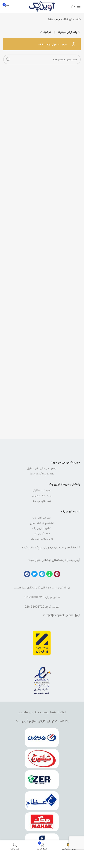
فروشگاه (67, 19)
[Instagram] (57, 574)
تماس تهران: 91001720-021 (42, 597)
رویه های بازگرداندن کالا (42, 474)
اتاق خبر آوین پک (42, 518)
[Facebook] (27, 574)
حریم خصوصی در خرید (65, 462)
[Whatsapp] (49, 574)
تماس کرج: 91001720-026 (42, 606)
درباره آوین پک (70, 511)
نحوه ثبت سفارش (42, 490)
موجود (47, 32)
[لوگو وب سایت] (42, 6)
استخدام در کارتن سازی (42, 523)
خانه (78, 19)
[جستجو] (8, 59)
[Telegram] (42, 574)
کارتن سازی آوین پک (42, 539)
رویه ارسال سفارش (42, 496)
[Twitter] (34, 574)
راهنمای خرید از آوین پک (64, 484)
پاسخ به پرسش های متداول (42, 468)
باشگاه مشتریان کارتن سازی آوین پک (42, 721)
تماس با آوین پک (42, 528)
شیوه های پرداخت (42, 501)
